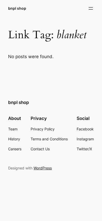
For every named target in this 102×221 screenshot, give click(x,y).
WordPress (42, 168)
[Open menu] (91, 8)
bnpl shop (17, 8)
